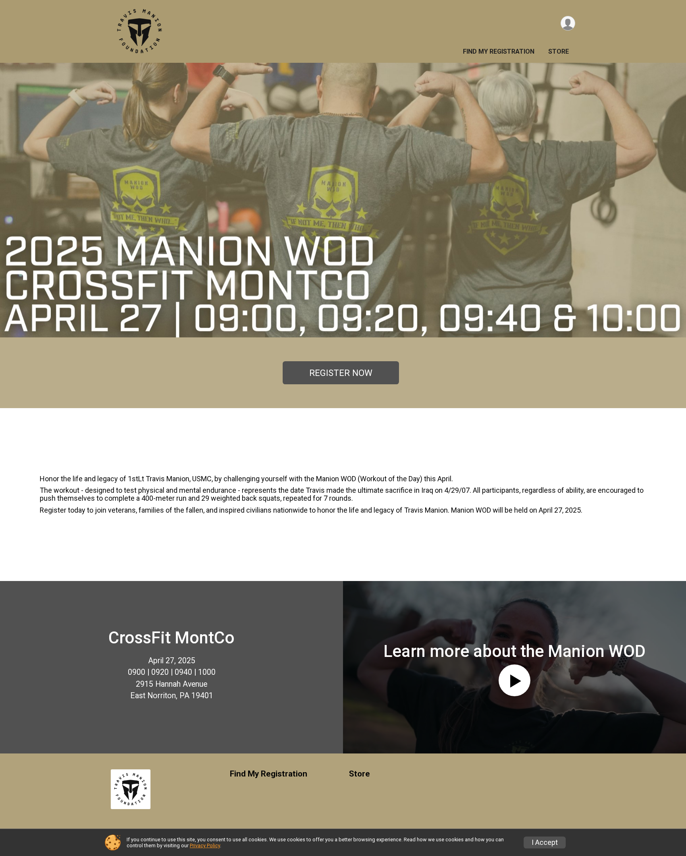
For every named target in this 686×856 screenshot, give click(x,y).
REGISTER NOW (340, 373)
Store (558, 51)
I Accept (545, 842)
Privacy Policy (205, 845)
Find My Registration (498, 51)
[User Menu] (568, 23)
